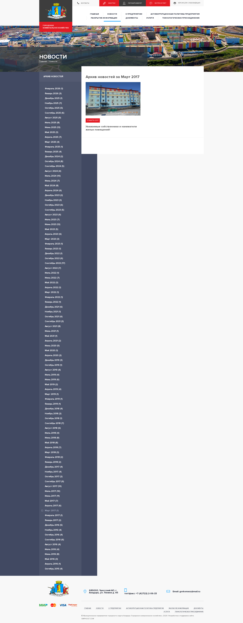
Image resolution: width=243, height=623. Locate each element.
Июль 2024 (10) (53, 176)
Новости (112, 14)
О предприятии (133, 14)
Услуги (150, 18)
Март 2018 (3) (52, 452)
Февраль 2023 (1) (54, 243)
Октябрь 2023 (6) (54, 205)
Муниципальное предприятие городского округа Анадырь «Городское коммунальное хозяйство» (55, 11)
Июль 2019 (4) (52, 374)
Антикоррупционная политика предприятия (175, 14)
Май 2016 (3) (51, 559)
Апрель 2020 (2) (53, 355)
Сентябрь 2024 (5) (54, 166)
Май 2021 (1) (51, 336)
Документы (132, 18)
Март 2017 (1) (52, 510)
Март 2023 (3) (52, 239)
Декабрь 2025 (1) (53, 98)
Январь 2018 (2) (53, 462)
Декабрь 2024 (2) (54, 156)
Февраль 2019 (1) (54, 399)
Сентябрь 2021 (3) (54, 321)
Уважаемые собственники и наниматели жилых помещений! (111, 128)
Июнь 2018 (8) (52, 437)
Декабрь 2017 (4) (54, 467)
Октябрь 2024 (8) (54, 161)
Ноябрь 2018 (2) (53, 413)
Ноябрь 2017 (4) (53, 471)
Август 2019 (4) (53, 370)
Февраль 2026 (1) (54, 88)
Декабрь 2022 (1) (53, 253)
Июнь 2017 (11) (52, 496)
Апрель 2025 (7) (53, 137)
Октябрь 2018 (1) (53, 418)
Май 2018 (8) (51, 442)
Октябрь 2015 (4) (54, 568)
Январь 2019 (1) (53, 404)
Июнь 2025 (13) (52, 127)
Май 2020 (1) (51, 350)
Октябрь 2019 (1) (53, 365)
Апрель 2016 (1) (53, 564)
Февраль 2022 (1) (54, 297)
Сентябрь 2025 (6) (54, 113)
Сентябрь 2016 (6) (54, 539)
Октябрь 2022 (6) (54, 258)
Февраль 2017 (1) (54, 515)
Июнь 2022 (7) (52, 277)
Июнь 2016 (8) (52, 554)
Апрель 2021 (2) (53, 340)
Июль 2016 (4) (52, 549)
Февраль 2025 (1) (54, 146)
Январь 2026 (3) (53, 93)
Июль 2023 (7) (52, 219)
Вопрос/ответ (160, 3)
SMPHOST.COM (87, 619)
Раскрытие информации (104, 18)
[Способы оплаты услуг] (58, 605)
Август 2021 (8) (53, 326)
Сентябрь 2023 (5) (54, 210)
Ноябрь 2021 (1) (53, 311)
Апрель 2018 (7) (53, 447)
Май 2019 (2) (51, 384)
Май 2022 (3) (51, 282)
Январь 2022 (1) (53, 302)
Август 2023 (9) (53, 214)
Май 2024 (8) (51, 185)
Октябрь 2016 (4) (54, 534)
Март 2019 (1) (52, 394)
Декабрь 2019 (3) (54, 360)
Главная (94, 14)
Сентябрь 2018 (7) (54, 423)
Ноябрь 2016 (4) (53, 530)
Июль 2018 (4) (52, 433)
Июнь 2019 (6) (52, 379)
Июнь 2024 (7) (52, 181)
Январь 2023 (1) (53, 248)
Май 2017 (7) (51, 501)
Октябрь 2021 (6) (54, 316)
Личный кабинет (135, 3)
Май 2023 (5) (51, 229)
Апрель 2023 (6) (53, 234)
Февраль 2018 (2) (54, 457)
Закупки (111, 3)
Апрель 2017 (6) (53, 505)
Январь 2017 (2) (53, 520)
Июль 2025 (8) (52, 122)
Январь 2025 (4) (53, 151)
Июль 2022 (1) (52, 273)
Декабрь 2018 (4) (54, 408)
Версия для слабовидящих (189, 3)
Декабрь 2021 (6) (54, 307)
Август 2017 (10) (53, 486)
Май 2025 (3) (51, 132)
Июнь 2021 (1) (52, 331)
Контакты (85, 3)
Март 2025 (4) (52, 142)
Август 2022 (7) (53, 268)
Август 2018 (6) (53, 428)
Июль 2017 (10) (52, 491)
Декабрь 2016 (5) (54, 525)
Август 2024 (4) (53, 171)
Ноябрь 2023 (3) (53, 200)
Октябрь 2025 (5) (54, 108)
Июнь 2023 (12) (52, 224)
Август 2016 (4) (53, 544)
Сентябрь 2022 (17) (55, 263)
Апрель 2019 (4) (53, 389)
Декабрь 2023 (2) (54, 195)
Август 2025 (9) (53, 117)
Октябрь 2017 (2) (54, 476)
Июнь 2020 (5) (52, 345)
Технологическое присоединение (181, 18)
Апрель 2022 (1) (53, 287)
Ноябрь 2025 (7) (53, 103)
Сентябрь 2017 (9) (54, 481)
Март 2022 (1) (52, 292)
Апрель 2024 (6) (53, 190)
